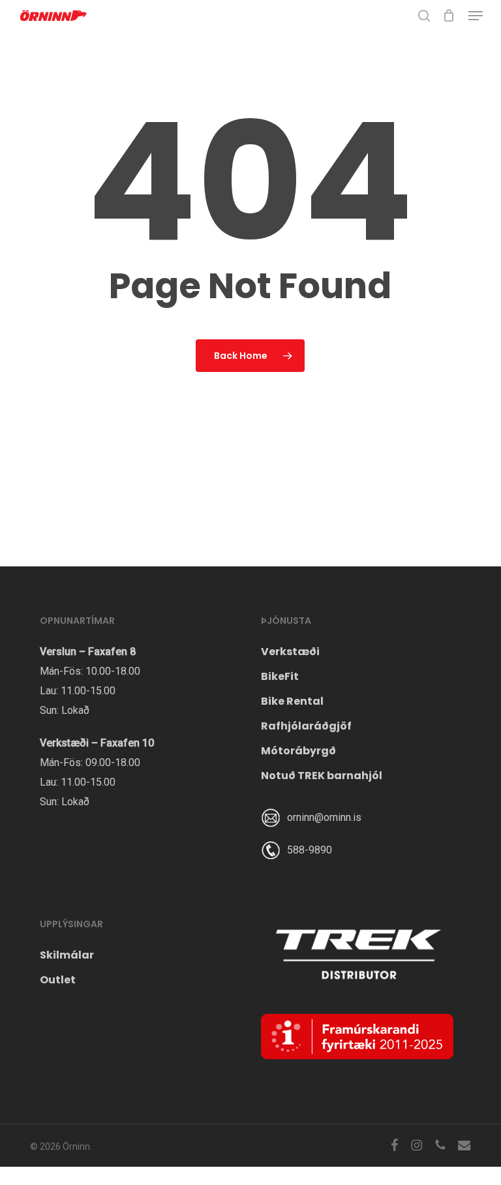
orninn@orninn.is (324, 817)
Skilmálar (67, 954)
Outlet (58, 979)
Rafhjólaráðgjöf (306, 725)
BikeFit (280, 676)
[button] (475, 15)
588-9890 (309, 850)
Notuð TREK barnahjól (321, 775)
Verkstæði (290, 651)
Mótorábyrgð (298, 750)
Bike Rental (292, 701)
